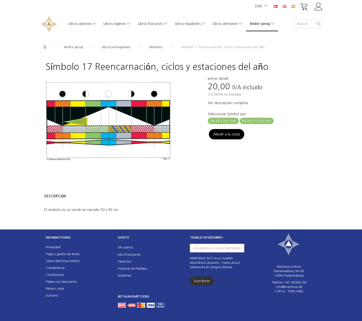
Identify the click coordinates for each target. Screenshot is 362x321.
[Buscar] (318, 23)
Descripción (55, 196)
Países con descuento (61, 281)
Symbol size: (227, 114)
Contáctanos (55, 267)
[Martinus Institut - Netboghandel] (49, 23)
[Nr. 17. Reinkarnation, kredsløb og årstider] (108, 123)
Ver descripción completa (228, 103)
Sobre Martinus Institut (63, 261)
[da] (275, 6)
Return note (55, 288)
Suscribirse (202, 281)
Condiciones (55, 274)
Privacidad (53, 247)
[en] (284, 6)
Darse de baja (228, 281)
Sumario (52, 295)
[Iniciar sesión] (318, 6)
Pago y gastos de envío (63, 254)
